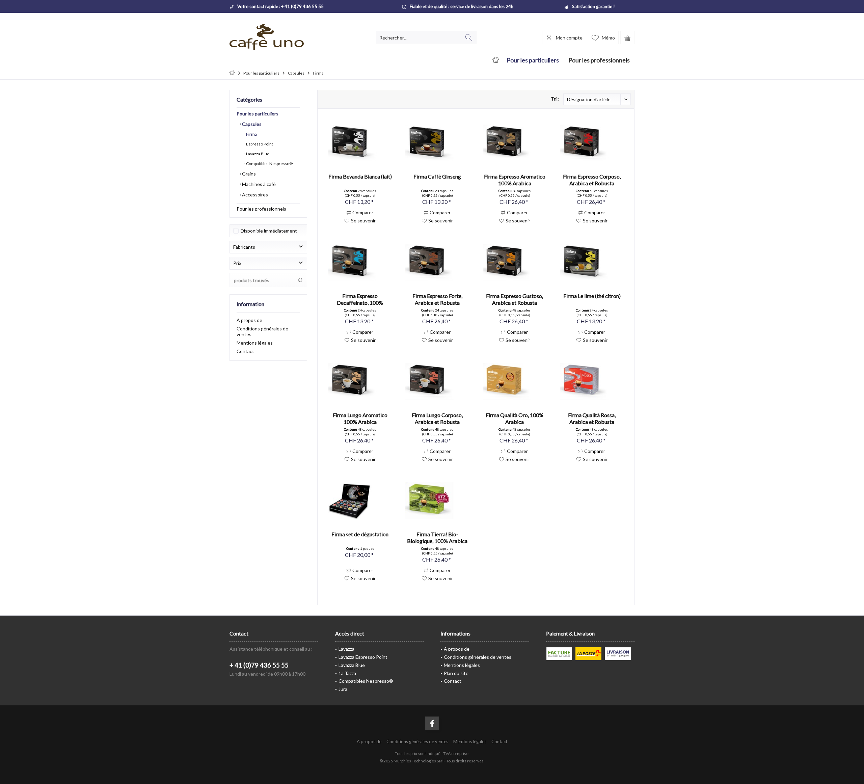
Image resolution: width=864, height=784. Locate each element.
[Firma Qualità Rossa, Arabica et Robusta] (592, 381)
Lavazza (346, 649)
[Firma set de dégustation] (360, 500)
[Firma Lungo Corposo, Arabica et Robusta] (437, 381)
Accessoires (254, 194)
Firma (251, 134)
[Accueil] (495, 60)
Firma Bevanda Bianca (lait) (360, 176)
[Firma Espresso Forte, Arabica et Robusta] (437, 262)
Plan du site (456, 673)
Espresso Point (259, 143)
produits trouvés (251, 280)
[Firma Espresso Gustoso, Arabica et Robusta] (514, 262)
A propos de (249, 320)
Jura (343, 689)
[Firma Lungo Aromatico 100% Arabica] (360, 381)
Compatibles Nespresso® (269, 163)
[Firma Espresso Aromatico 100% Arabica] (514, 143)
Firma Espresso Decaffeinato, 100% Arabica (360, 299)
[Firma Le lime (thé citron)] (592, 262)
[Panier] (627, 37)
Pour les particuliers (257, 113)
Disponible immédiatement (269, 231)
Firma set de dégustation (359, 534)
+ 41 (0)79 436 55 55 (259, 665)
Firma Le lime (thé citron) (592, 296)
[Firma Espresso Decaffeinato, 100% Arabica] (360, 262)
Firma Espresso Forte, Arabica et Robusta (437, 299)
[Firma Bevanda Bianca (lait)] (360, 143)
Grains (248, 174)
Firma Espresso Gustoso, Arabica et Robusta (514, 299)
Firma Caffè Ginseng (437, 176)
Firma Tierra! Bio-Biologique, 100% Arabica (437, 537)
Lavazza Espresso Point (363, 657)
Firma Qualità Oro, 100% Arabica (514, 418)
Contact (245, 351)
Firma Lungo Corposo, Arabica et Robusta (437, 418)
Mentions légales (255, 343)
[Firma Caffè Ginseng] (437, 143)
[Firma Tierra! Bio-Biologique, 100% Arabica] (437, 500)
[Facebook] (432, 723)
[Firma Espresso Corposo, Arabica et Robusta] (592, 143)
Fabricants (244, 247)
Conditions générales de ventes (262, 331)
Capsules (251, 124)
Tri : (555, 99)
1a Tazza (347, 673)
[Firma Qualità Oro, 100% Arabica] (514, 381)
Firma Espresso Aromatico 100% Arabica (514, 179)
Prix (237, 263)
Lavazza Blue (257, 153)
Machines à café (258, 184)
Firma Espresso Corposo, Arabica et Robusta (592, 179)
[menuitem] (627, 37)
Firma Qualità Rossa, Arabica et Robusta (592, 418)
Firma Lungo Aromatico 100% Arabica (360, 418)
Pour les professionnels (261, 209)
